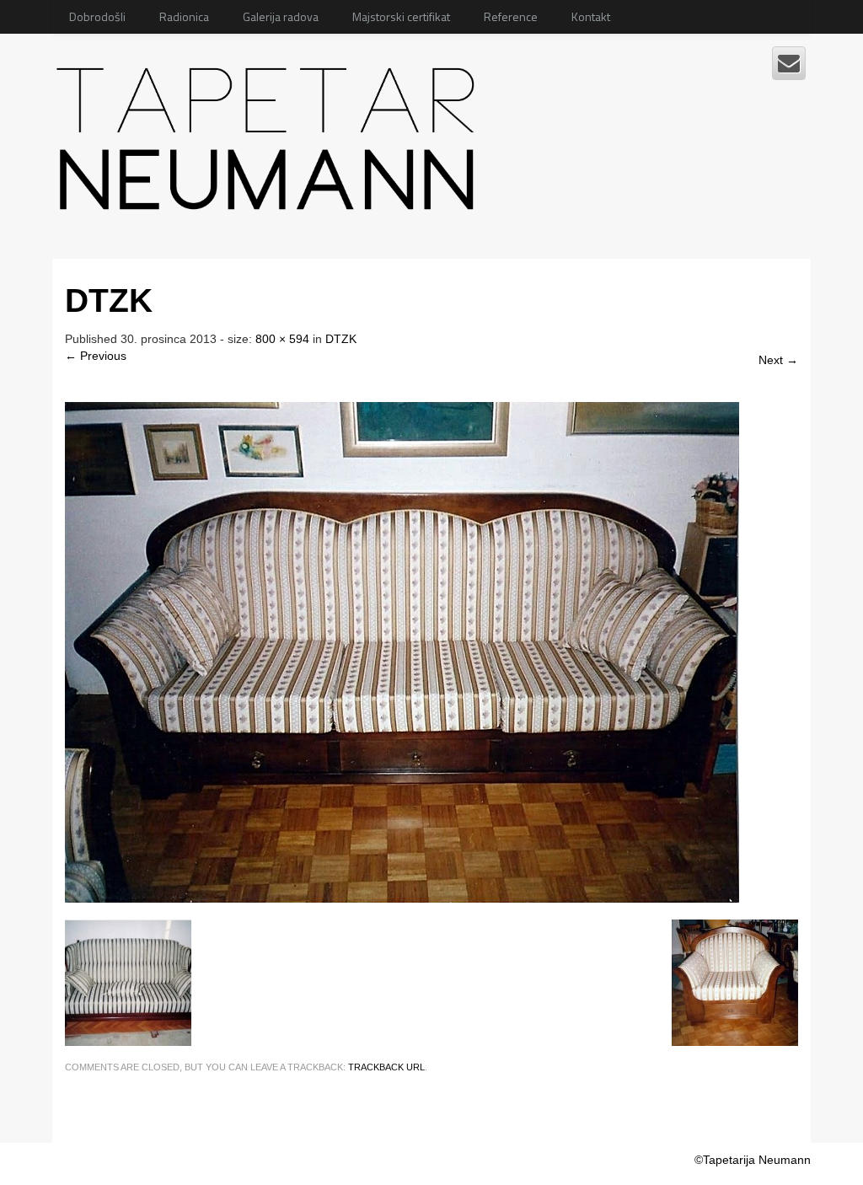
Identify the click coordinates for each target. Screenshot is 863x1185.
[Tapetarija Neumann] (270, 132)
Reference (511, 16)
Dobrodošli (97, 16)
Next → (778, 360)
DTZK (340, 339)
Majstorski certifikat (401, 16)
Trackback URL (386, 1067)
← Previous (95, 355)
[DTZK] (402, 650)
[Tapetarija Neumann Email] (789, 63)
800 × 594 (282, 339)
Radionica (184, 16)
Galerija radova (281, 16)
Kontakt (590, 16)
